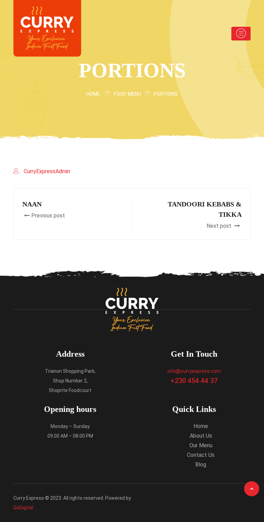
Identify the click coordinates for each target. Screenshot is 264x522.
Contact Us (200, 455)
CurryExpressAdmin (47, 171)
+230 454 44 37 (194, 381)
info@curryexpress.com (194, 371)
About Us (201, 435)
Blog (200, 464)
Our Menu (200, 445)
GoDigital (23, 507)
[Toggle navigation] (241, 33)
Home (93, 94)
